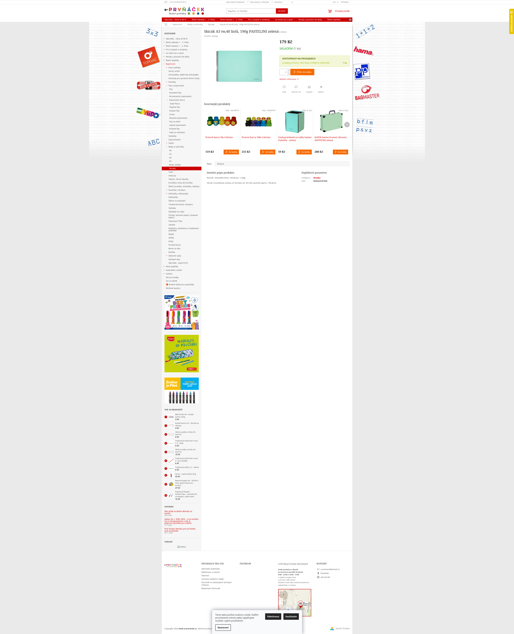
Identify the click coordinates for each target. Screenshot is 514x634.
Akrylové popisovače (178, 118)
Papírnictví (170, 64)
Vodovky (172, 208)
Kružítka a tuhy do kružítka (181, 182)
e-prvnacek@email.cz (330, 569)
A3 (170, 161)
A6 (170, 150)
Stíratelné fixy (175, 92)
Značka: (211, 36)
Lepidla (172, 224)
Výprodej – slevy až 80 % (177, 38)
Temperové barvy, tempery (181, 204)
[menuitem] (175, 19)
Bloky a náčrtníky (176, 146)
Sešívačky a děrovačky (178, 193)
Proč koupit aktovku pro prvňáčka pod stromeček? (180, 530)
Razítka (172, 252)
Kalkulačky (173, 197)
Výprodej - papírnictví (178, 263)
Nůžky (171, 237)
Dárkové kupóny (173, 288)
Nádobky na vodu (176, 211)
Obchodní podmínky (235, 2)
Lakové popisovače (177, 125)
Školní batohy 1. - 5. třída (177, 46)
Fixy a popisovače (176, 85)
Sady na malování (177, 132)
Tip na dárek (171, 281)
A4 (170, 157)
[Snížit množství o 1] (289, 73)
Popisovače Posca (177, 100)
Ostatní (169, 273)
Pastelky (172, 82)
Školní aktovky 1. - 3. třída (177, 42)
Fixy (171, 89)
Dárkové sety (174, 259)
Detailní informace (288, 79)
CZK (334, 2)
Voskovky (172, 136)
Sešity (171, 143)
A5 (170, 154)
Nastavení (223, 627)
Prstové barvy (175, 245)
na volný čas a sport (175, 53)
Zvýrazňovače (175, 139)
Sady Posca (175, 103)
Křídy (171, 241)
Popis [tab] (209, 163)
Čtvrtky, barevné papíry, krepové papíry (183, 216)
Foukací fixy (174, 110)
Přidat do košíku (304, 72)
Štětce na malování (177, 200)
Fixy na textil (174, 121)
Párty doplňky (172, 266)
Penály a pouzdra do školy (177, 56)
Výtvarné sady (175, 255)
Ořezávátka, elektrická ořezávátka (183, 74)
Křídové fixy (174, 128)
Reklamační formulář (210, 588)
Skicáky (172, 168)
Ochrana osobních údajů (212, 579)
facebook (325, 573)
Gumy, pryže (174, 71)
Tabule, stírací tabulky (178, 179)
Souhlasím (291, 616)
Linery (172, 114)
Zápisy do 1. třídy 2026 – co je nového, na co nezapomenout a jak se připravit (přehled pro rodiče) (181, 521)
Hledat (282, 11)
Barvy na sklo (174, 248)
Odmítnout (273, 616)
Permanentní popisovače (180, 96)
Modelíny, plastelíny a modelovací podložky (184, 229)
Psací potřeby (175, 67)
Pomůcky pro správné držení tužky (184, 78)
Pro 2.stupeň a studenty (176, 49)
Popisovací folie (175, 221)
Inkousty (172, 175)
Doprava (278, 2)
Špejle (171, 234)
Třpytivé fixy (174, 107)
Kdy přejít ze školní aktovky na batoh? (178, 512)
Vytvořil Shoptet (343, 628)
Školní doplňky (172, 60)
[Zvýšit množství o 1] (289, 70)
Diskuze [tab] (220, 163)
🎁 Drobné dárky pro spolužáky (180, 284)
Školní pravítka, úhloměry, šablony (184, 186)
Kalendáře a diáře (174, 270)
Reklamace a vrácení (259, 2)
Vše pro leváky (172, 277)
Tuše (171, 172)
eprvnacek (325, 577)
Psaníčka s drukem (177, 190)
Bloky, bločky (175, 164)
